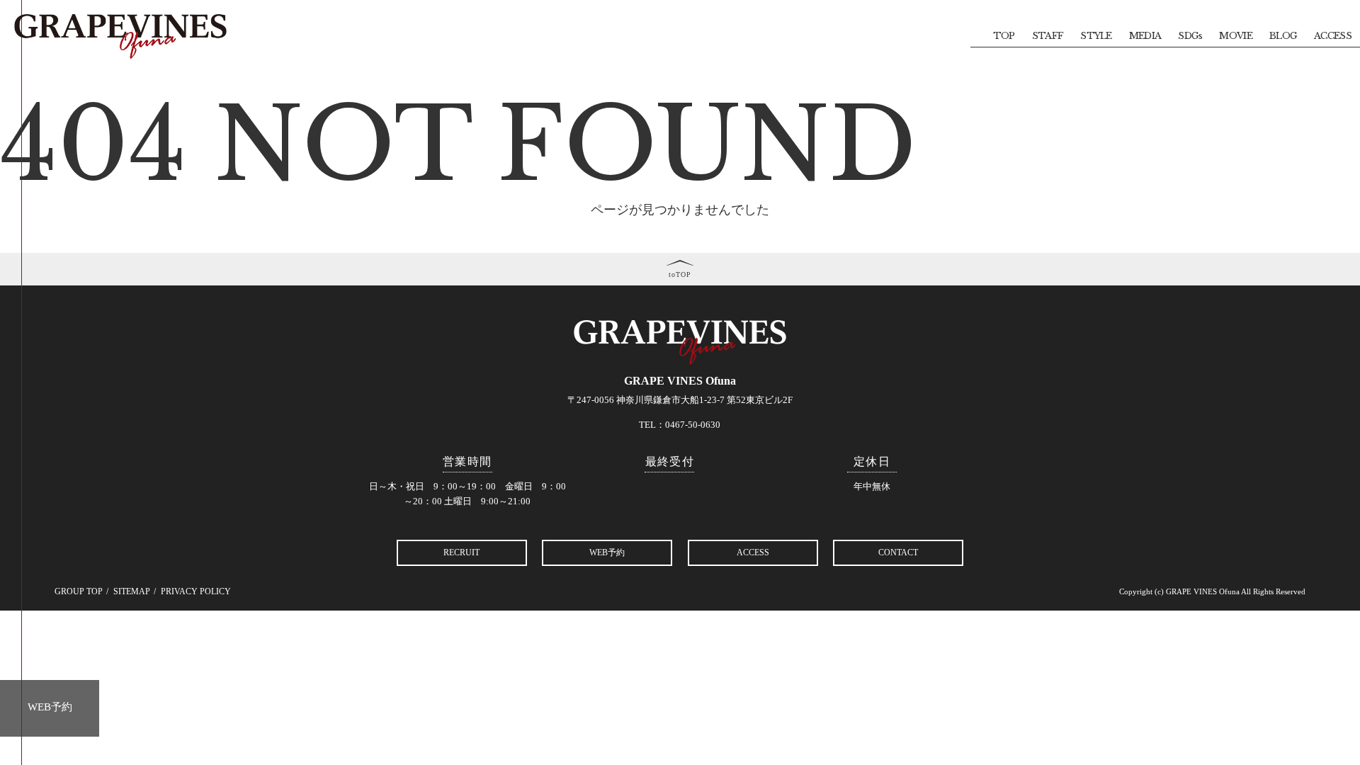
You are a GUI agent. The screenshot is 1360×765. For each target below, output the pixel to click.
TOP (1004, 36)
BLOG (1283, 36)
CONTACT (898, 552)
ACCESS (1333, 36)
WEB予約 (50, 707)
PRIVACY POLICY (196, 591)
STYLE (1096, 36)
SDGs (1190, 36)
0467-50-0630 (692, 424)
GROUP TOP (79, 591)
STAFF (1048, 36)
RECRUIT (461, 552)
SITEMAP (131, 591)
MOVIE (1235, 36)
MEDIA (1145, 36)
